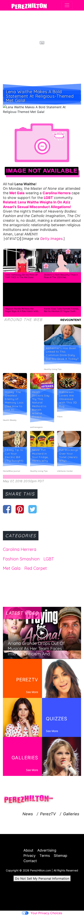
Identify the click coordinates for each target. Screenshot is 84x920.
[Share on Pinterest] (20, 509)
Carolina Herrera (19, 549)
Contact (30, 861)
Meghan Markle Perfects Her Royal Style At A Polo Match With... (22, 310)
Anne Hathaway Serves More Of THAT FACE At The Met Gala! (21, 276)
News (27, 814)
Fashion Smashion (21, 559)
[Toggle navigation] (67, 5)
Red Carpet (35, 568)
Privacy (29, 856)
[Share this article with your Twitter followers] (32, 509)
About (28, 850)
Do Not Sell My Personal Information (42, 878)
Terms (44, 856)
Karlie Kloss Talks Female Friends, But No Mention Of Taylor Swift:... (61, 310)
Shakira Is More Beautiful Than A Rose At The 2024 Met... (61, 276)
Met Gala (12, 568)
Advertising (46, 850)
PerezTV (48, 814)
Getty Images (51, 239)
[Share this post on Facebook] (7, 509)
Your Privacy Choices (46, 913)
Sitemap (60, 856)
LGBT (49, 559)
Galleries (71, 814)
